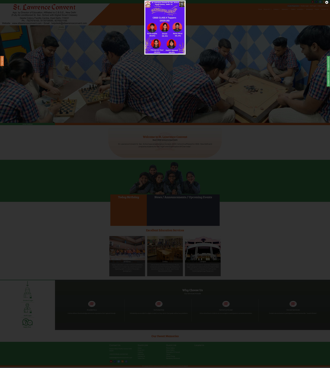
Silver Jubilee (2, 61)
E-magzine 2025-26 (328, 63)
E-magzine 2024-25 (328, 79)
